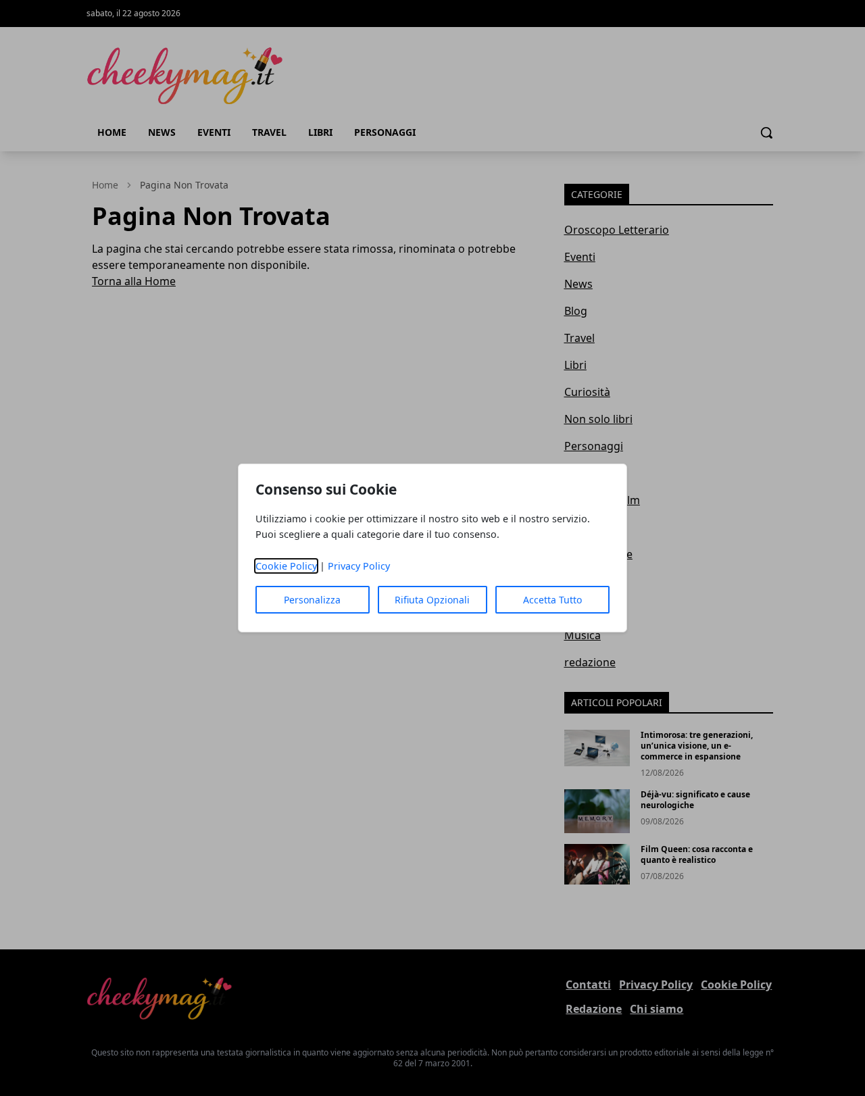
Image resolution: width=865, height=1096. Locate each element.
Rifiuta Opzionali (432, 599)
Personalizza (312, 599)
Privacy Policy (359, 565)
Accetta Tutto (552, 599)
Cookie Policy (286, 565)
